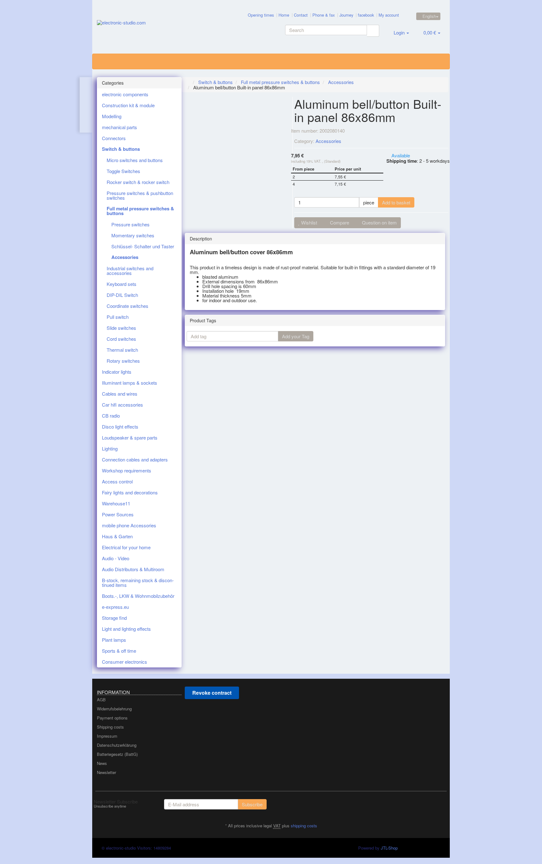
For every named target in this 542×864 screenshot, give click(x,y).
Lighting (110, 448)
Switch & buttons (121, 148)
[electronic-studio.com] (154, 28)
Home (284, 15)
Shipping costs (110, 727)
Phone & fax (323, 15)
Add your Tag (295, 336)
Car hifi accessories (122, 404)
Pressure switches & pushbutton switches (140, 195)
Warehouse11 (116, 503)
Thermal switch (122, 349)
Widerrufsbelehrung (114, 709)
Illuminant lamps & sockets (129, 382)
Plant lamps (114, 639)
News (102, 763)
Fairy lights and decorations (130, 492)
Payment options (112, 718)
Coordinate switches (127, 306)
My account (389, 15)
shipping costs (304, 826)
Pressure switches (130, 224)
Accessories (328, 141)
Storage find (114, 617)
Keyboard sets (121, 284)
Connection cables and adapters (135, 459)
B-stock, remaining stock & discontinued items (138, 582)
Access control (117, 481)
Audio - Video (115, 558)
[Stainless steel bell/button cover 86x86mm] (86, 105)
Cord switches (121, 338)
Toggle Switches (123, 171)
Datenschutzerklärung (116, 745)
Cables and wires (119, 393)
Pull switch (118, 316)
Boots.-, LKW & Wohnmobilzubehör (138, 596)
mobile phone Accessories (129, 525)
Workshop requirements (126, 470)
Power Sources (118, 514)
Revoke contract (211, 692)
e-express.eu (115, 606)
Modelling (111, 116)
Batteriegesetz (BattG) (117, 754)
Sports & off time (119, 650)
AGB (101, 700)
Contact (301, 15)
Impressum (107, 736)
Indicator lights (116, 371)
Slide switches (121, 327)
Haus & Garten (117, 536)
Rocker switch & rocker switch (138, 182)
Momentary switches (132, 235)
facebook (366, 15)
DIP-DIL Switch (122, 295)
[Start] (188, 82)
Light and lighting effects (126, 628)
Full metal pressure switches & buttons (140, 211)
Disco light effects (120, 426)
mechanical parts (119, 127)
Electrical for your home (126, 547)
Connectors (114, 138)
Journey (346, 15)
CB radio (111, 415)
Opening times (261, 15)
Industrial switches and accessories (130, 270)
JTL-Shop (389, 848)
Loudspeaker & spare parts (129, 437)
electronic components (125, 94)
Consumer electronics (124, 661)
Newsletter (106, 772)
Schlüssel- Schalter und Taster (142, 246)
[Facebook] (441, 803)
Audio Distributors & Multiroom (133, 569)
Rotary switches (123, 360)
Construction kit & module (128, 105)
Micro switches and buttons (135, 160)
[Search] (373, 31)
